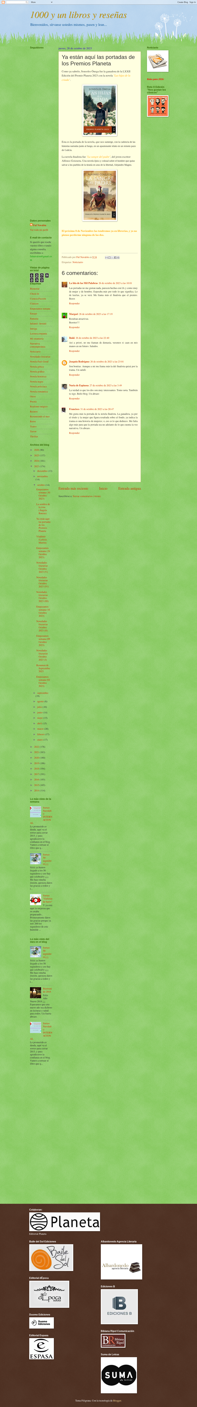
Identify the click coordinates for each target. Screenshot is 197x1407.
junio (40, 712)
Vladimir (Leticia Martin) (41, 539)
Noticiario (77, 262)
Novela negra (36, 381)
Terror (33, 431)
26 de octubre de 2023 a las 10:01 (115, 283)
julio (40, 707)
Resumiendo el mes (40, 416)
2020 (37, 757)
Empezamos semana (40, 308)
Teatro (33, 426)
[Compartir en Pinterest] (118, 257)
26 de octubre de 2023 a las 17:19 (96, 314)
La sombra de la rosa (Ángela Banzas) (43, 508)
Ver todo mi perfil (39, 230)
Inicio (103, 488)
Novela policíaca (38, 386)
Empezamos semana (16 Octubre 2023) (43, 611)
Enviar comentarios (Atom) (87, 496)
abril (40, 723)
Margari (73, 314)
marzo (40, 728)
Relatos (34, 411)
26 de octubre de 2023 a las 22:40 (92, 338)
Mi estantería (36, 338)
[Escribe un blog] (109, 257)
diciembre (42, 471)
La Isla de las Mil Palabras (83, 283)
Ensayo (33, 313)
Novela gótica (37, 366)
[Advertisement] (39, 125)
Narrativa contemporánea (37, 345)
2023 (37, 466)
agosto (40, 701)
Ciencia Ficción (38, 298)
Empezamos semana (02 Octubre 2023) (43, 681)
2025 (37, 455)
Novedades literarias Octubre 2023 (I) (42, 655)
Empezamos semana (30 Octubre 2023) (43, 494)
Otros (33, 396)
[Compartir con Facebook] (115, 257)
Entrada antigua (129, 488)
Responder (74, 303)
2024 (37, 460)
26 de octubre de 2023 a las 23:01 (107, 361)
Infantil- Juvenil (38, 323)
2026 (37, 450)
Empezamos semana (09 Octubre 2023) (43, 640)
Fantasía (34, 318)
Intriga (33, 328)
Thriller (34, 436)
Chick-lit (34, 293)
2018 (37, 768)
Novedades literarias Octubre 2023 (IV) (42, 582)
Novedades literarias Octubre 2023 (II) (42, 626)
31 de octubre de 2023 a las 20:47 (97, 409)
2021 (37, 752)
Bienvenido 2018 (47, 990)
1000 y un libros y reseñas (78, 14)
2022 (37, 746)
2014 (37, 790)
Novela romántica (39, 391)
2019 (37, 763)
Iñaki (72, 338)
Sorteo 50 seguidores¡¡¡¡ (47, 859)
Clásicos (34, 303)
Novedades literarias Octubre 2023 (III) (42, 596)
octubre (41, 485)
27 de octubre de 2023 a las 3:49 (106, 385)
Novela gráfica (37, 371)
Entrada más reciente (73, 488)
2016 (37, 779)
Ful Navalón (39, 225)
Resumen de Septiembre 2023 (43, 668)
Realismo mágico (39, 406)
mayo (40, 717)
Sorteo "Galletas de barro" (47, 898)
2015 (37, 785)
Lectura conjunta (38, 333)
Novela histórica (38, 376)
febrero (41, 734)
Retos (33, 421)
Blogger (117, 1400)
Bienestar (35, 288)
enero (40, 739)
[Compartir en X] (112, 257)
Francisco (74, 409)
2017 (37, 774)
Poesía (33, 401)
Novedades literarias (40, 356)
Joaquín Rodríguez (79, 361)
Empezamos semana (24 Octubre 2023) (43, 552)
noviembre (42, 476)
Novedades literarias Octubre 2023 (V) (42, 567)
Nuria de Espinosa (79, 385)
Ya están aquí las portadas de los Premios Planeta (43, 525)
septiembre (42, 693)
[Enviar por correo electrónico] (106, 257)
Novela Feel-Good (39, 361)
